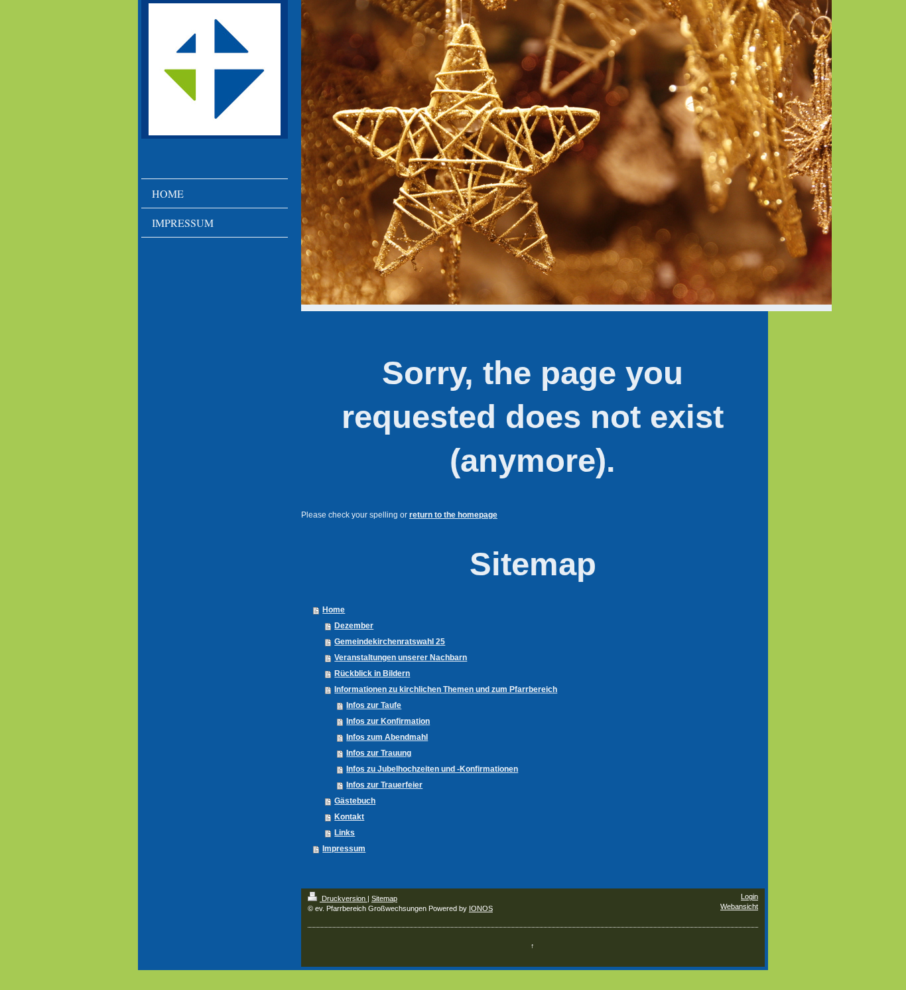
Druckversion (343, 898)
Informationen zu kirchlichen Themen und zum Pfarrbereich (445, 689)
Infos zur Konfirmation (388, 721)
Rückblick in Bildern (372, 673)
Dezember (353, 625)
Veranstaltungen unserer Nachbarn (400, 657)
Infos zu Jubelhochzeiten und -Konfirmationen (432, 769)
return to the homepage (453, 515)
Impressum (343, 848)
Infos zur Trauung (378, 753)
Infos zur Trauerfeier (384, 785)
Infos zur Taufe (373, 705)
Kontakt (349, 816)
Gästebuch (354, 801)
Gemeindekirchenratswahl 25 (389, 641)
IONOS (481, 908)
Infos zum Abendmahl (387, 737)
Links (344, 832)
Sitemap (384, 898)
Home (333, 609)
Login (749, 896)
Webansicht (739, 906)
